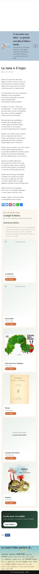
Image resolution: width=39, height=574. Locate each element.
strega (3, 569)
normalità (19, 564)
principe (8, 566)
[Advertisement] (19, 15)
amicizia (4, 554)
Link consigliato (10, 279)
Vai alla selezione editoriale (11, 222)
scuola (24, 566)
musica (3, 564)
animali (20, 554)
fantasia (19, 559)
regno (21, 566)
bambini (4, 557)
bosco (15, 557)
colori (27, 557)
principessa (14, 566)
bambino (10, 557)
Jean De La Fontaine (8, 72)
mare (35, 562)
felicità (34, 559)
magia (24, 561)
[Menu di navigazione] (35, 45)
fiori (6, 561)
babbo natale (29, 554)
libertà (13, 561)
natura (13, 564)
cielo (23, 557)
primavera (3, 566)
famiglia (14, 559)
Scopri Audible (10, 524)
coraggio (31, 556)
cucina (2, 559)
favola (7, 535)
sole (28, 566)
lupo (20, 562)
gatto (9, 562)
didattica (8, 559)
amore (12, 554)
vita (11, 569)
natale (7, 564)
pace (27, 564)
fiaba (2, 562)
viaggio (7, 569)
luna (17, 562)
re (18, 566)
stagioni (32, 566)
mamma (30, 562)
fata (23, 559)
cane (19, 557)
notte (23, 564)
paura (30, 564)
